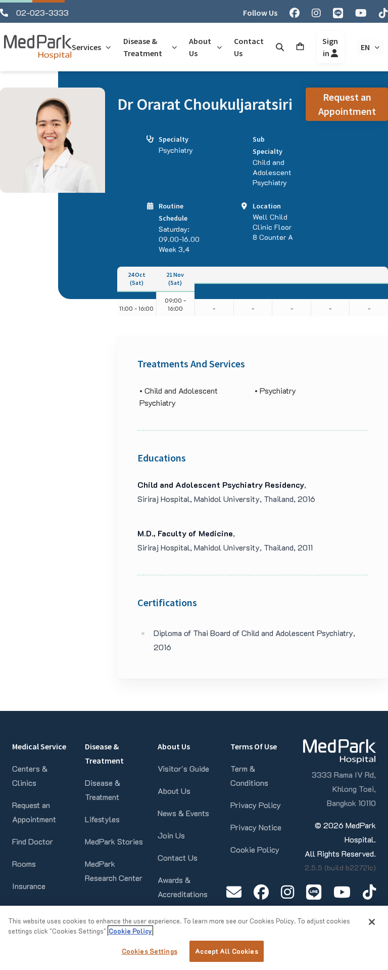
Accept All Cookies (226, 951)
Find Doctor (32, 841)
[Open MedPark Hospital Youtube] (342, 892)
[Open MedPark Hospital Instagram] (287, 892)
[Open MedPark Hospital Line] (313, 892)
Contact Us (178, 857)
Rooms (24, 863)
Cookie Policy (254, 849)
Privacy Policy (255, 804)
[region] (194, 938)
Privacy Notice (255, 827)
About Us (174, 790)
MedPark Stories (114, 841)
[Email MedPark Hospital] (233, 892)
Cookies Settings (149, 951)
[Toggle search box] (280, 47)
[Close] (372, 922)
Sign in (330, 47)
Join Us (171, 835)
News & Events (183, 813)
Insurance (28, 885)
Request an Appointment (347, 104)
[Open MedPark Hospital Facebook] (261, 892)
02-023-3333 (42, 12)
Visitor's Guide (183, 768)
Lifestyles (102, 819)
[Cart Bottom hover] (300, 47)
